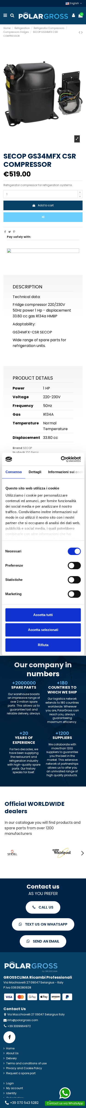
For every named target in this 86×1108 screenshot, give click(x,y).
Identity (11, 1093)
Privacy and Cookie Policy (24, 1068)
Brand (17, 448)
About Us (12, 1053)
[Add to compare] (43, 217)
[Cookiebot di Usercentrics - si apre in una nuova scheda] (61, 459)
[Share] (5, 232)
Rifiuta (43, 645)
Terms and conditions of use (26, 1063)
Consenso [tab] (13, 472)
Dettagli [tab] (35, 472)
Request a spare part (21, 1073)
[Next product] (82, 32)
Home (10, 1048)
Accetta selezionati (43, 630)
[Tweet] (9, 232)
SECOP (27, 448)
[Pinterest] (14, 232)
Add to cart (46, 205)
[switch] (74, 565)
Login (10, 1083)
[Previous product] (80, 32)
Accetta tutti (43, 615)
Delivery (11, 1058)
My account (14, 1088)
